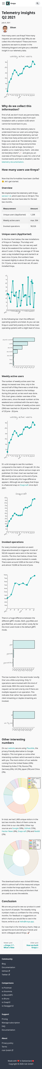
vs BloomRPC (7, 995)
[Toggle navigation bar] (3, 3)
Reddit (37, 831)
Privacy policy (7, 1043)
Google (15, 828)
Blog (4, 963)
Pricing (5, 1019)
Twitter (5, 974)
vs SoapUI (6, 1002)
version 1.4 (6, 196)
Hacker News (7, 831)
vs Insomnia (7, 991)
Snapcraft (24, 485)
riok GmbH (6, 1050)
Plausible (30, 748)
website (11, 748)
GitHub (27, 828)
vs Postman (7, 987)
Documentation (8, 967)
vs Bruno (5, 998)
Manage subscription (11, 1022)
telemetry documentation (13, 162)
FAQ (3, 1026)
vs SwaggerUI (7, 1006)
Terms (4, 1046)
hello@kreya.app (27, 921)
